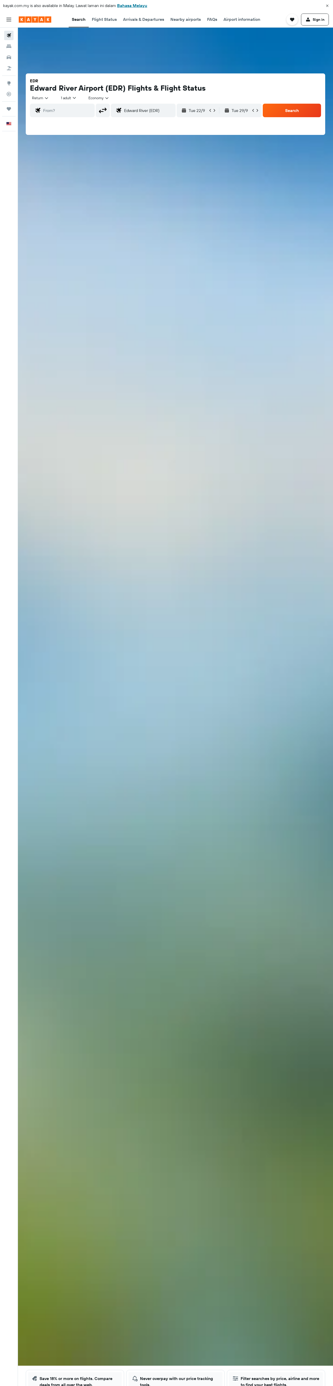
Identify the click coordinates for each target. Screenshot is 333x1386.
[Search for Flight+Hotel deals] (9, 68)
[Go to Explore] (9, 83)
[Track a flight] (9, 94)
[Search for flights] (9, 35)
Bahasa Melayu (132, 5)
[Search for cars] (9, 57)
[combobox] (40, 98)
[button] (327, 5)
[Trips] (9, 109)
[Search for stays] (9, 46)
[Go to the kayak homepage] (35, 19)
